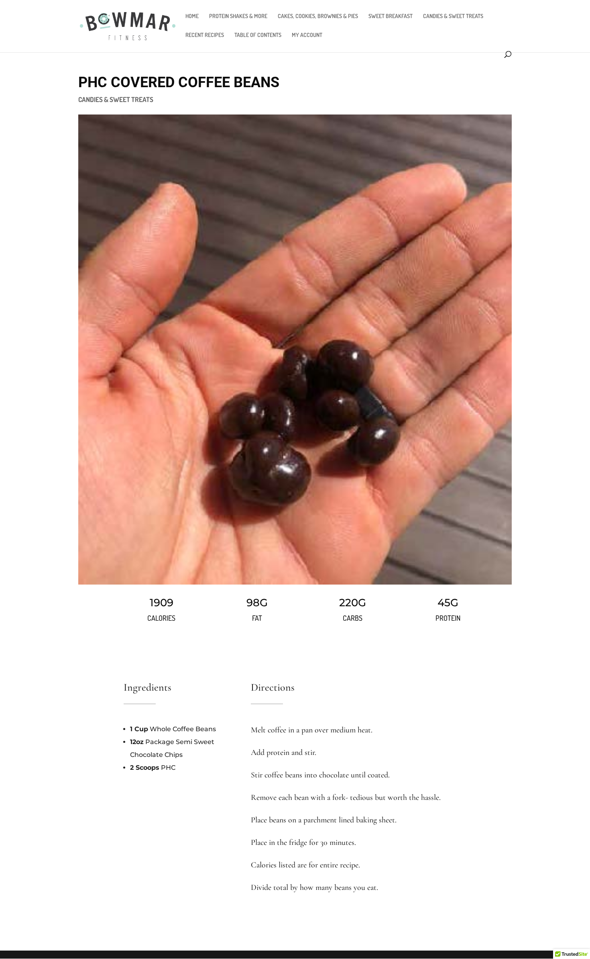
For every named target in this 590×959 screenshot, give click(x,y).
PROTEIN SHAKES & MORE (238, 16)
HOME (192, 16)
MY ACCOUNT (307, 35)
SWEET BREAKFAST (390, 16)
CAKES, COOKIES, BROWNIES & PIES (318, 16)
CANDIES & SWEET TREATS (453, 16)
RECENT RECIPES (204, 35)
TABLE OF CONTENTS (257, 35)
